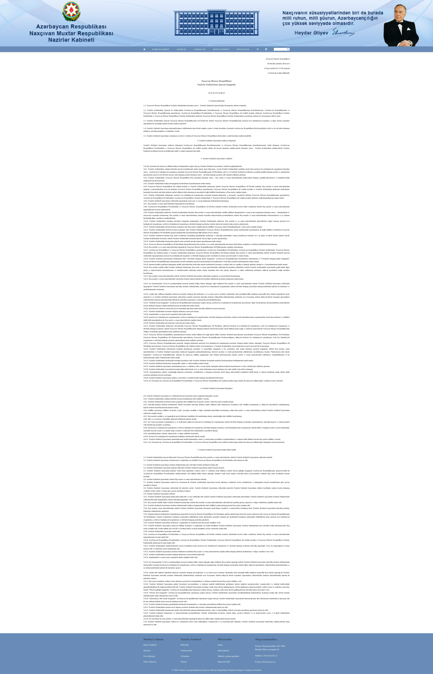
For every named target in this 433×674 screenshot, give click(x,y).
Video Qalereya (149, 662)
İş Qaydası (185, 656)
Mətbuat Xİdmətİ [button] (221, 49)
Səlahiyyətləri (186, 650)
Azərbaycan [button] (200, 49)
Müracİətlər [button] (243, 49)
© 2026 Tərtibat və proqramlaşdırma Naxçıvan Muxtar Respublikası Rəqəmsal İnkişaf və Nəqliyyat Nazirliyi (216, 670)
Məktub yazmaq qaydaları (228, 656)
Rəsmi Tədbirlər (150, 645)
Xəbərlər (147, 650)
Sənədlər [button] (182, 49)
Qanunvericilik (224, 662)
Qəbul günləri (223, 650)
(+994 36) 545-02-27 (270, 656)
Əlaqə (220, 645)
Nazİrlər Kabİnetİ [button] (161, 49)
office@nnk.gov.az (268, 662)
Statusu (184, 662)
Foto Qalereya (149, 656)
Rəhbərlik (185, 645)
